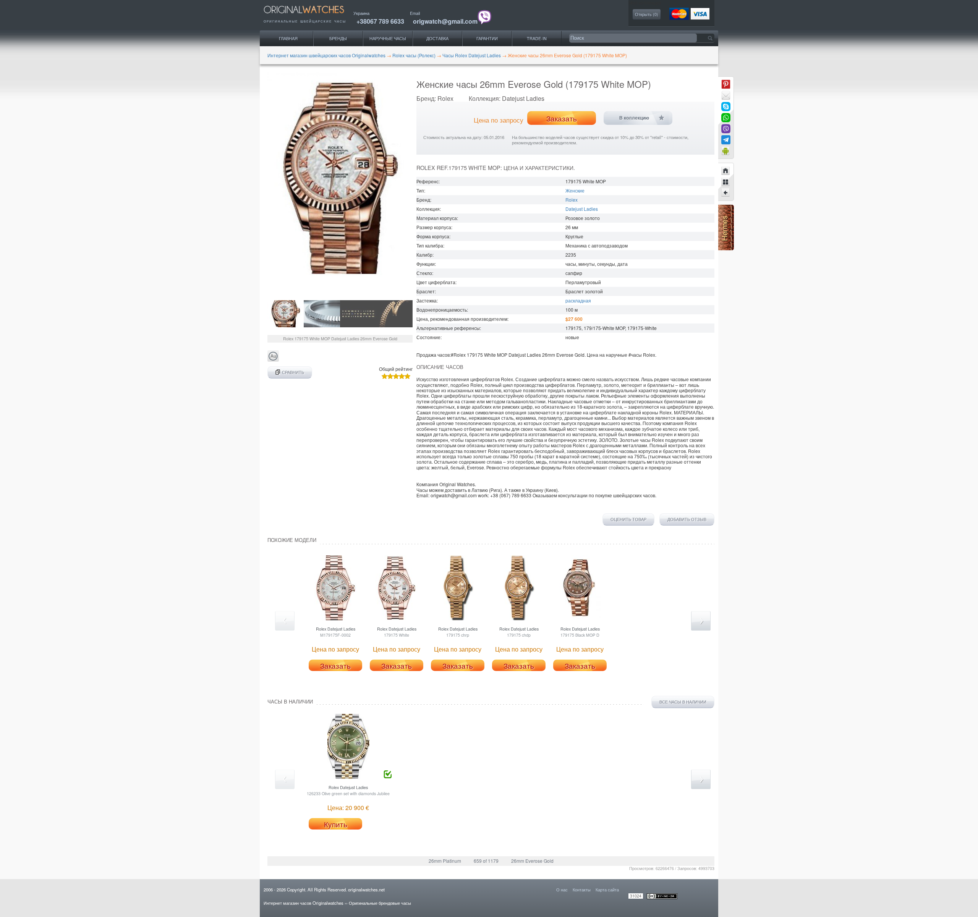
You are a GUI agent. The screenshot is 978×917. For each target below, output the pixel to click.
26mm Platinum (445, 860)
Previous (285, 621)
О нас (562, 889)
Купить (335, 824)
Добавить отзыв (686, 519)
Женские (575, 190)
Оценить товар (628, 519)
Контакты (582, 889)
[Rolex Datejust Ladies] (725, 192)
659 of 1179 (486, 860)
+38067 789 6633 (380, 21)
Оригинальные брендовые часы (380, 903)
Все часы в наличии (682, 702)
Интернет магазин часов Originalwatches (303, 903)
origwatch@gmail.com (445, 21)
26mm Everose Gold (532, 860)
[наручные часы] (310, 15)
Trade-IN (537, 38)
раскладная (578, 300)
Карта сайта (607, 889)
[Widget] (725, 150)
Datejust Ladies (581, 208)
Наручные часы (387, 38)
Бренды (338, 38)
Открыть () (646, 14)
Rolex (571, 199)
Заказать (561, 118)
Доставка (437, 38)
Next (701, 621)
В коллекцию (634, 118)
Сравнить (293, 372)
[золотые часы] (273, 359)
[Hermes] (726, 248)
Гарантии (487, 38)
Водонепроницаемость (441, 309)
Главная (288, 38)
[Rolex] (725, 181)
